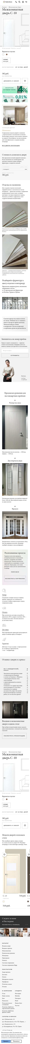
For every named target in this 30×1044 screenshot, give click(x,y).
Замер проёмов (6, 972)
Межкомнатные (6, 951)
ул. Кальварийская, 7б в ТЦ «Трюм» (12, 1026)
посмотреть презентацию (14, 735)
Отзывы (4, 986)
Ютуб (16, 1000)
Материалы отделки (7, 979)
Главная (4, 7)
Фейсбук (17, 996)
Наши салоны (6, 996)
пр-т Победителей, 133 (8, 1019)
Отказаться (16, 1041)
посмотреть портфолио (15, 578)
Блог (3, 998)
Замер (4, 595)
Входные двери (6, 946)
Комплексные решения (8, 953)
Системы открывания (8, 963)
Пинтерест (18, 998)
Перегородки (5, 958)
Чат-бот (17, 1005)
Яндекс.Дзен (18, 1003)
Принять (5, 1041)
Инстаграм (18, 993)
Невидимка (5, 955)
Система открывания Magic (9, 965)
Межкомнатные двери (15, 7)
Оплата (4, 612)
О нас (3, 993)
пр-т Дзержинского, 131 (8, 1024)
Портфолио (5, 982)
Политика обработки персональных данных (8, 1007)
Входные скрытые (7, 948)
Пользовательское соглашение (7, 1004)
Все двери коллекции (11, 145)
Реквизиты (5, 1000)
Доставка (5, 630)
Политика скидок (7, 984)
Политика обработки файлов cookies (8, 1011)
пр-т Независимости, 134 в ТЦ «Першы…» (14, 1021)
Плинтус (4, 960)
